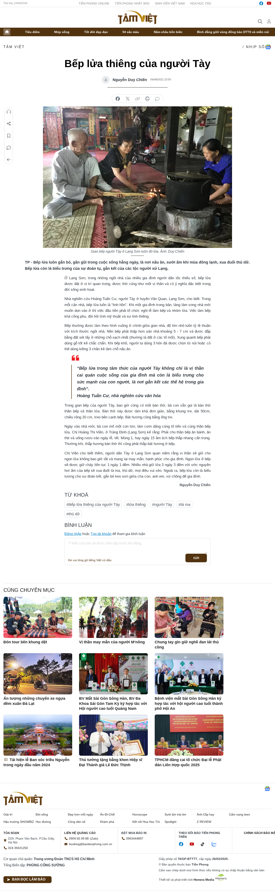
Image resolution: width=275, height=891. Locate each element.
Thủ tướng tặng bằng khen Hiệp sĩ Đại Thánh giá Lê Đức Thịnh (110, 762)
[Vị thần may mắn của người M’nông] (113, 617)
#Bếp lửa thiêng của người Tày (93, 504)
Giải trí (7, 814)
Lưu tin (9, 135)
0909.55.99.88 (79, 838)
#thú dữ (73, 514)
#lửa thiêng (136, 504)
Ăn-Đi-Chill (107, 814)
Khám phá (107, 821)
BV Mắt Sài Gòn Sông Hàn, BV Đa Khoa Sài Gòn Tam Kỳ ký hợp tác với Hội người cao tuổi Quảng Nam (113, 703)
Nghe (9, 111)
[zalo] (216, 844)
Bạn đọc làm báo (28, 879)
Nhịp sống (61, 32)
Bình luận (9, 147)
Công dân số (76, 821)
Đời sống (42, 814)
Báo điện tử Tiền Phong (137, 17)
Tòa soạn (11, 833)
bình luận (157, 99)
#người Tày (162, 504)
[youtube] (269, 3)
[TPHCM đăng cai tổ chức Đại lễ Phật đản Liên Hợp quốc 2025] (189, 735)
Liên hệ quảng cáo (80, 833)
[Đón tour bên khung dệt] (37, 617)
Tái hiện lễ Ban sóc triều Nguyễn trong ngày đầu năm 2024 (36, 762)
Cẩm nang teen (239, 814)
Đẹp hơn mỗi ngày (80, 814)
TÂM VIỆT (14, 47)
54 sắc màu (130, 32)
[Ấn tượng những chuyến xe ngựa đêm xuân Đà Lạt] (37, 673)
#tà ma (184, 504)
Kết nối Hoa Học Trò (146, 821)
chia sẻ (117, 99)
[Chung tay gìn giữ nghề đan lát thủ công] (189, 617)
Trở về (9, 159)
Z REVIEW (204, 821)
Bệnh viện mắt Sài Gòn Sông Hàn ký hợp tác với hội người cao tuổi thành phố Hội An (189, 703)
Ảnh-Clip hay (205, 814)
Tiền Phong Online (94, 3)
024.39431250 (18, 848)
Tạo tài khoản (101, 534)
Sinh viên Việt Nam (170, 3)
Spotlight (170, 821)
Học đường (43, 821)
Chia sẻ (9, 123)
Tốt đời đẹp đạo (96, 32)
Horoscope (139, 814)
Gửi (196, 558)
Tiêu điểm (32, 32)
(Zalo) (94, 838)
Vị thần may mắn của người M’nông (112, 642)
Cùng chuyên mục (29, 590)
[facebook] (261, 3)
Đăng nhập (72, 534)
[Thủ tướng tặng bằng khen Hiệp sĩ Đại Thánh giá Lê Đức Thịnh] (113, 735)
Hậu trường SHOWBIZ (18, 821)
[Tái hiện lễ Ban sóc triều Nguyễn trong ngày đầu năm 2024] (37, 735)
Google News (268, 47)
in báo (147, 99)
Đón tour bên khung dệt (25, 642)
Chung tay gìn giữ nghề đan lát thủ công (187, 644)
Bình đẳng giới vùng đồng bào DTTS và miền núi (233, 32)
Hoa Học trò (200, 3)
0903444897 (134, 838)
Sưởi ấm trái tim (175, 814)
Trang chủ (6, 32)
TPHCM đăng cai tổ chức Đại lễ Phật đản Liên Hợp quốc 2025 (188, 762)
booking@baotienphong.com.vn (90, 844)
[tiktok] (204, 844)
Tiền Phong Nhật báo (132, 3)
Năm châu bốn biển (168, 32)
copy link (137, 99)
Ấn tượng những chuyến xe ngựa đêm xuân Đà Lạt (34, 701)
